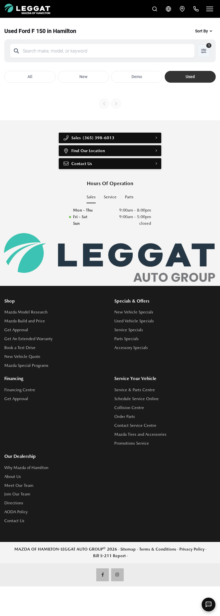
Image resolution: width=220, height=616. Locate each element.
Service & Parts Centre (134, 389)
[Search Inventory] (154, 9)
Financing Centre (19, 389)
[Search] (16, 50)
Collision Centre (129, 407)
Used (190, 76)
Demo (136, 76)
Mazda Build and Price (24, 321)
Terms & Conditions (157, 549)
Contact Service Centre (135, 425)
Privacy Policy (192, 549)
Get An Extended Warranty (28, 338)
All (30, 76)
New (83, 76)
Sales (91, 196)
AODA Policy (16, 511)
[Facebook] (102, 574)
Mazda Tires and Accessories (140, 434)
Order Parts (124, 416)
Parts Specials (126, 338)
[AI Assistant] (208, 604)
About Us (12, 476)
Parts (129, 196)
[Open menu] (209, 9)
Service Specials (128, 329)
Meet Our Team (18, 485)
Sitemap (128, 549)
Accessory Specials (131, 347)
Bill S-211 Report (109, 555)
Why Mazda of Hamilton (26, 467)
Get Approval (16, 329)
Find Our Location (88, 150)
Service (110, 196)
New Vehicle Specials (133, 312)
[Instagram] (117, 574)
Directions (13, 502)
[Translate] (168, 9)
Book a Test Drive (20, 347)
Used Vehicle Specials (134, 321)
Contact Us (14, 520)
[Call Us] (196, 9)
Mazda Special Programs (26, 365)
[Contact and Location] (182, 9)
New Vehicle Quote (22, 356)
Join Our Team (17, 494)
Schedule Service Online (136, 398)
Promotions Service (131, 443)
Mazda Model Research (26, 312)
